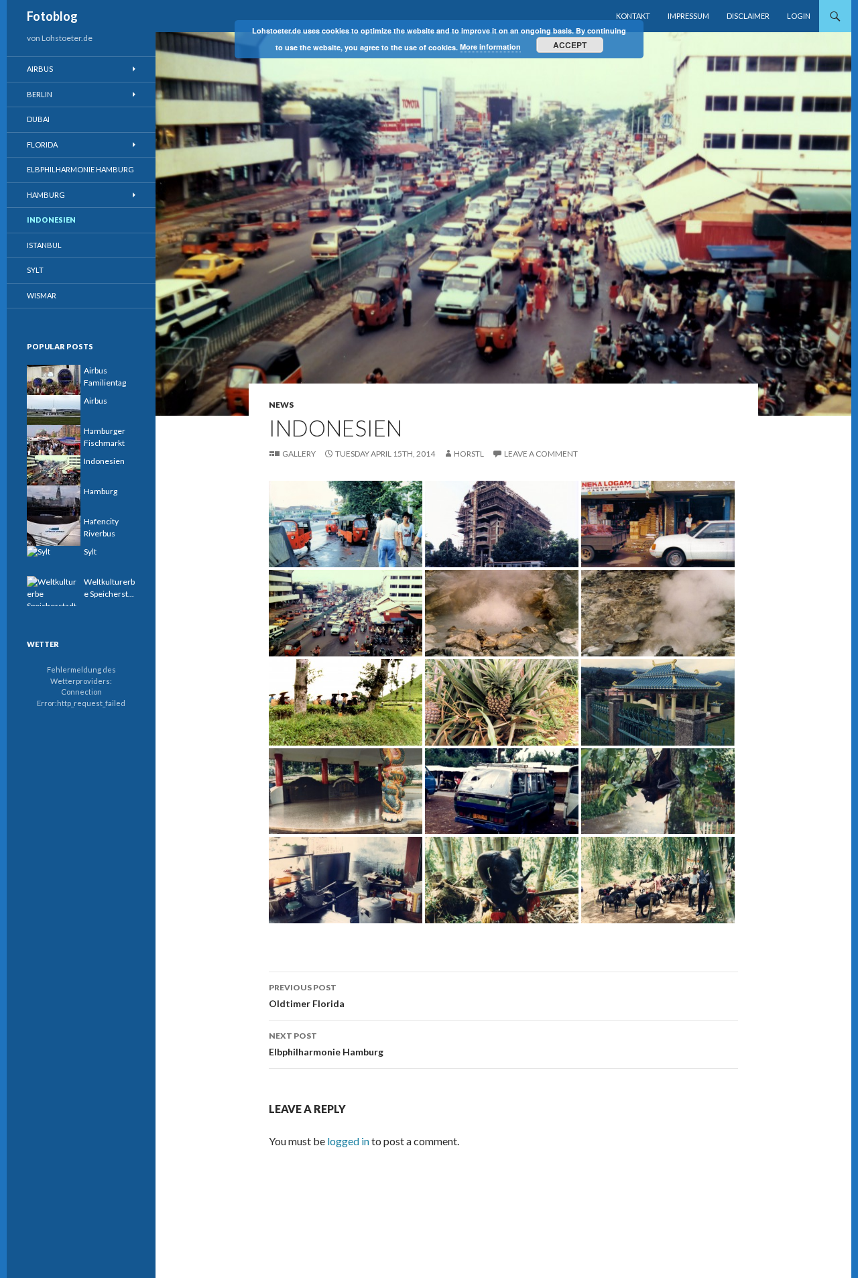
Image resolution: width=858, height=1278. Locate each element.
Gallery (299, 454)
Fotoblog (52, 16)
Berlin (39, 94)
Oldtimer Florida (307, 995)
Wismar (41, 295)
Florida (42, 144)
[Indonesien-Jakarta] (501, 522)
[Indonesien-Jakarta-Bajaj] (345, 522)
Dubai (38, 119)
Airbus (40, 68)
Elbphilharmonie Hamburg (326, 1044)
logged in (348, 1141)
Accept (570, 45)
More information (490, 47)
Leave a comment (541, 454)
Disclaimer (748, 15)
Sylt (35, 270)
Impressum (688, 15)
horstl (469, 454)
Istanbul (44, 245)
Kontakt (633, 15)
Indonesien (51, 219)
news (281, 405)
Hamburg (46, 194)
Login (798, 15)
